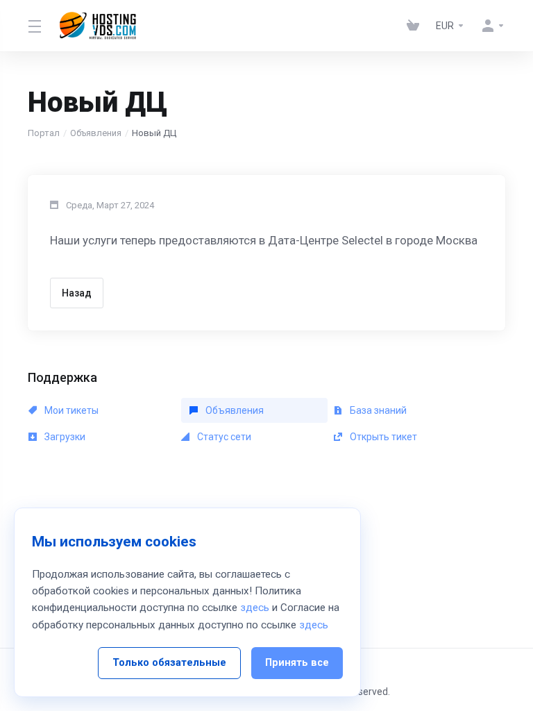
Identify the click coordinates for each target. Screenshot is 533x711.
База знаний (377, 410)
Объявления (95, 133)
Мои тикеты (70, 410)
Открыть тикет (382, 436)
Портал (44, 133)
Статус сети (223, 436)
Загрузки (63, 436)
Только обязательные (169, 663)
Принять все (297, 663)
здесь (254, 607)
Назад (77, 293)
